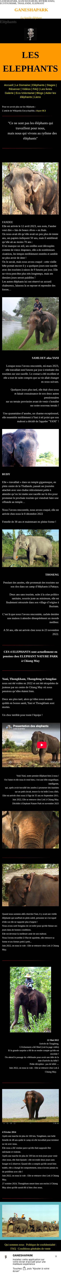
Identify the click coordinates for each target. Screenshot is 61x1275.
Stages (51, 85)
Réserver (14, 89)
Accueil (9, 85)
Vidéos (26, 89)
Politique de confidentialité (40, 1244)
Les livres (46, 89)
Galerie (9, 93)
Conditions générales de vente (34, 1248)
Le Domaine (22, 85)
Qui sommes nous (14, 1244)
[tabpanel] (31, 18)
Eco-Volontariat (25, 93)
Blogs (40, 93)
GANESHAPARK (31, 9)
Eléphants (38, 85)
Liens (37, 96)
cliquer (41, 110)
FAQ (35, 89)
